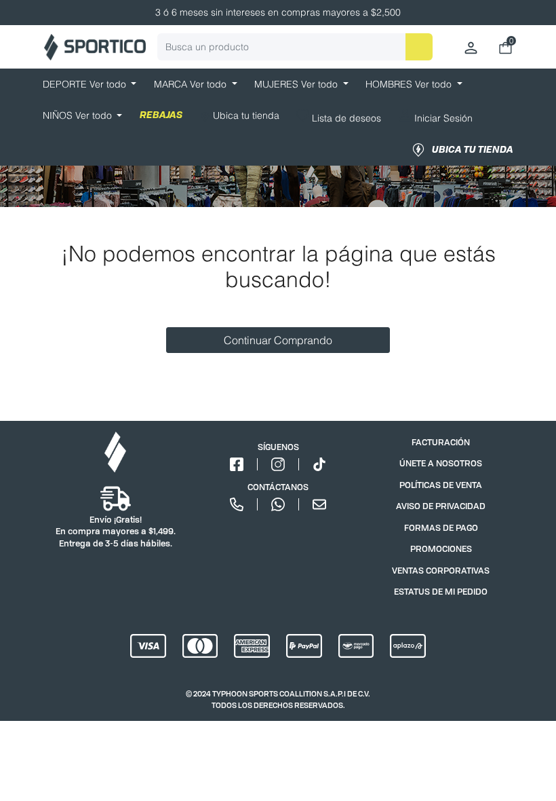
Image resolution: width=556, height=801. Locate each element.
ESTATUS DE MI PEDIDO (441, 591)
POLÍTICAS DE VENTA (440, 485)
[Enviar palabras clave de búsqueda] (419, 46)
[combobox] (295, 46)
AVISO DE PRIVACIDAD (440, 506)
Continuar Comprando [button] (278, 340)
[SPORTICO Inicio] (95, 47)
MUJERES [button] (297, 84)
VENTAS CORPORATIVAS (441, 570)
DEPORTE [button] (86, 84)
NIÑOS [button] (79, 115)
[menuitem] (239, 117)
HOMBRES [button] (409, 84)
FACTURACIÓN (441, 442)
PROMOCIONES (441, 549)
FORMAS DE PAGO (441, 528)
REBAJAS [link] (161, 115)
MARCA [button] (191, 84)
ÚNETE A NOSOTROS (440, 463)
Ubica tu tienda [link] (472, 150)
